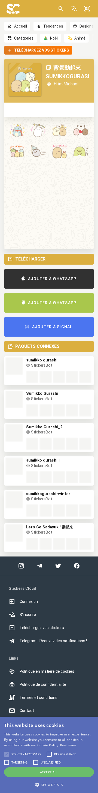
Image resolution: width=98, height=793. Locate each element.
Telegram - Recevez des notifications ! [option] (53, 641)
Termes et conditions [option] (38, 697)
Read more (68, 745)
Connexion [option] (29, 601)
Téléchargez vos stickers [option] (42, 628)
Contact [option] (27, 710)
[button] (74, 8)
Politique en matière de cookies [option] (47, 671)
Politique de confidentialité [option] (43, 684)
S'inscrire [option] (28, 614)
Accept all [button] (49, 772)
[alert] (49, 755)
